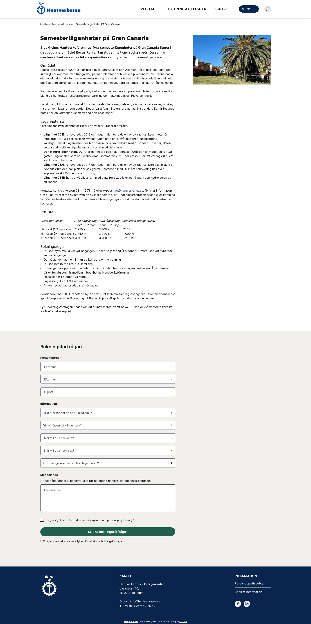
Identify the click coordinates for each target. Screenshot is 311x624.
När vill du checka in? (59, 438)
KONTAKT (222, 9)
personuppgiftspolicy (120, 520)
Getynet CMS (131, 621)
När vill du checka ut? (59, 450)
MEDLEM (147, 9)
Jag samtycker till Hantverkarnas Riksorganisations (90, 520)
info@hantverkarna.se (128, 190)
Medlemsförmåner (63, 24)
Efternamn (51, 379)
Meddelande (52, 490)
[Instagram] (247, 604)
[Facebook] (238, 604)
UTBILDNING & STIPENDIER (185, 9)
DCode (183, 621)
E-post (48, 392)
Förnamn (50, 366)
